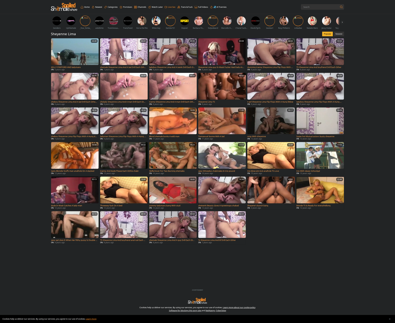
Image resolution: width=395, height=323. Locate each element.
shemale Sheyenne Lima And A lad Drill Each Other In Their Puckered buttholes (123, 67)
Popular (327, 33)
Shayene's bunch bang (257, 206)
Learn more (91, 318)
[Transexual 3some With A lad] (222, 124)
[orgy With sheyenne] (271, 124)
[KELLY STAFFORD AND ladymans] (75, 54)
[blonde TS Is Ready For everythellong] (320, 193)
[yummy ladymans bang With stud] (173, 193)
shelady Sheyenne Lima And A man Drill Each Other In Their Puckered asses (123, 102)
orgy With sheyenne (256, 136)
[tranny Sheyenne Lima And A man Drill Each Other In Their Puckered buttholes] (173, 89)
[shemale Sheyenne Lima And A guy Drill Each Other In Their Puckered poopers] (173, 227)
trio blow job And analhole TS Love (263, 171)
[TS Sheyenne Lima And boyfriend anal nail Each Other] (124, 227)
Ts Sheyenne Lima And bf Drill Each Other (217, 240)
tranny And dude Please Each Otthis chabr (119, 171)
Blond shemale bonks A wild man (164, 136)
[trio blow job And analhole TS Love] (271, 158)
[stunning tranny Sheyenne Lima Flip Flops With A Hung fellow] (271, 54)
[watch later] (54, 42)
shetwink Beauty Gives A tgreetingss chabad (218, 206)
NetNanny (210, 310)
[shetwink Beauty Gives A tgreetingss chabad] (222, 193)
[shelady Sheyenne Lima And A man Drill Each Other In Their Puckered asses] (124, 89)
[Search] (341, 7)
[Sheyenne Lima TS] (222, 89)
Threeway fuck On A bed (111, 206)
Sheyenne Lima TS (206, 102)
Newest (338, 33)
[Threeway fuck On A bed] (124, 193)
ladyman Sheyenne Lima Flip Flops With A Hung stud (123, 136)
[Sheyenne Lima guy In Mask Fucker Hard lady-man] (222, 54)
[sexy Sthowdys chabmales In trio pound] (222, 158)
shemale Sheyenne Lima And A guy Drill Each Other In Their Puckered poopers (172, 240)
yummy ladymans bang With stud (164, 206)
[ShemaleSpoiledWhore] (64, 7)
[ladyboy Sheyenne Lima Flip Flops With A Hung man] (320, 89)
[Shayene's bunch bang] (271, 193)
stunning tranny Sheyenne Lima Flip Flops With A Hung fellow (269, 67)
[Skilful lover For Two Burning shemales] (173, 158)
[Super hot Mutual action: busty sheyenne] (320, 124)
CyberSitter (221, 310)
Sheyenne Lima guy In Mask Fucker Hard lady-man (220, 67)
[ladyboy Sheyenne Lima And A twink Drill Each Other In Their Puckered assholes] (173, 54)
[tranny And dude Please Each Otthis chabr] (124, 158)
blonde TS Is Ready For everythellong (313, 206)
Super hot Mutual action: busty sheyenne (315, 136)
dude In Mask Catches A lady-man (66, 206)
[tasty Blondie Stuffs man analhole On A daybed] (75, 158)
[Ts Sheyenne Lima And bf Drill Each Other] (222, 227)
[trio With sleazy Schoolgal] (320, 158)
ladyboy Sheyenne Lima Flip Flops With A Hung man (319, 102)
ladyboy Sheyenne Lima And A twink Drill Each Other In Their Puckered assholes (172, 67)
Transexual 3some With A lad (211, 136)
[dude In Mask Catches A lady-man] (75, 193)
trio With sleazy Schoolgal (308, 171)
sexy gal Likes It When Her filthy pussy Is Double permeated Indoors (74, 240)
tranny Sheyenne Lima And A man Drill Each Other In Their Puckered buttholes (172, 102)
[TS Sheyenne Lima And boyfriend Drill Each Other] (320, 54)
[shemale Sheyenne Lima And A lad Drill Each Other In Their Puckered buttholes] (124, 54)
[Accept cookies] (390, 319)
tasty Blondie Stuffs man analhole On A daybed (72, 171)
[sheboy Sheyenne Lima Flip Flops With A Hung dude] (75, 124)
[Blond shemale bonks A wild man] (173, 124)
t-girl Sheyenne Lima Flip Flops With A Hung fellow (270, 102)
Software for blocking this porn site (185, 310)
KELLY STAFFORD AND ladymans (66, 67)
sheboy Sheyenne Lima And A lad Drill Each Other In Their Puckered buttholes (74, 102)
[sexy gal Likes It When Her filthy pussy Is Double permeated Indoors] (75, 227)
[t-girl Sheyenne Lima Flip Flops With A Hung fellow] (271, 89)
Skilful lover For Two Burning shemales (167, 171)
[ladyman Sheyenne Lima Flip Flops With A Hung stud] (124, 124)
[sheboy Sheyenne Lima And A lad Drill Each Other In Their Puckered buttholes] (75, 89)
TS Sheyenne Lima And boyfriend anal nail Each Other (123, 240)
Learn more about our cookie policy (239, 307)
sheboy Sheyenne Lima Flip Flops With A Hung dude (73, 136)
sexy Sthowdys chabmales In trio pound (216, 171)
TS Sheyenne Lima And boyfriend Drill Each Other (318, 67)
